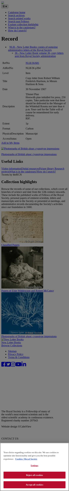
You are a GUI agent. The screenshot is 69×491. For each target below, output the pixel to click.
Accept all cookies (34, 484)
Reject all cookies (34, 475)
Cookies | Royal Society (26, 459)
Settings (34, 465)
